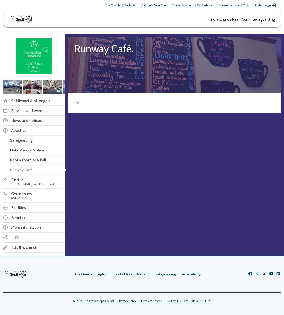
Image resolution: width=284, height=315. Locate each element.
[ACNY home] (21, 19)
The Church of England (120, 5)
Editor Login (263, 5)
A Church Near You (153, 5)
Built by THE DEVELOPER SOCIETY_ (189, 301)
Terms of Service (151, 301)
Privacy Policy (127, 301)
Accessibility (191, 274)
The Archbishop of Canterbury (192, 5)
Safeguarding (264, 19)
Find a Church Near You (227, 19)
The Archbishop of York (233, 5)
